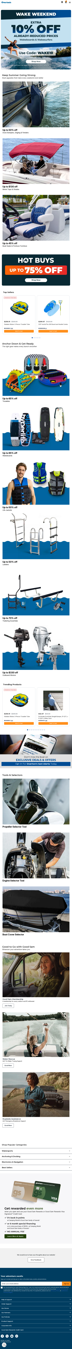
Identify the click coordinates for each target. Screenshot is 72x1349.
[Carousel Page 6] (36, 729)
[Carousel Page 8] (40, 729)
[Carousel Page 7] (38, 729)
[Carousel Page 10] (44, 729)
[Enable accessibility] (4, 1345)
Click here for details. (56, 65)
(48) (46, 720)
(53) (12, 328)
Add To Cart (19, 331)
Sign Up (66, 1283)
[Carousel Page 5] (39, 337)
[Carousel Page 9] (42, 729)
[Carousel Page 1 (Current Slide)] (32, 337)
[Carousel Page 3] (31, 729)
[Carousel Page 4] (37, 337)
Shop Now (36, 61)
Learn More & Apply (15, 1236)
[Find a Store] (62, 2)
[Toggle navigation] (69, 2)
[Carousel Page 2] (34, 337)
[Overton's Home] (6, 2)
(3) (46, 328)
